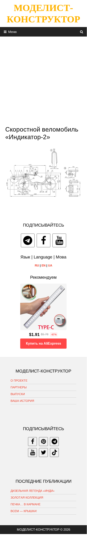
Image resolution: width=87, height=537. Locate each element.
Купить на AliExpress (43, 343)
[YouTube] (59, 240)
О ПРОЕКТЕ (19, 380)
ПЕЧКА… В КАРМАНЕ (25, 504)
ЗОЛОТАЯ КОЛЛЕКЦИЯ (27, 497)
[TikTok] (54, 452)
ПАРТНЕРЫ (19, 387)
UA (50, 265)
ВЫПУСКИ (18, 394)
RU (37, 265)
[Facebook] (43, 240)
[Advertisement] (43, 80)
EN (43, 265)
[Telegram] (28, 240)
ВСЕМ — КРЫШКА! (24, 511)
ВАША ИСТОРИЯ (22, 400)
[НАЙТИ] (81, 32)
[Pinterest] (43, 441)
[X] (43, 452)
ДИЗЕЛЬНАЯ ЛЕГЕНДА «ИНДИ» (33, 490)
